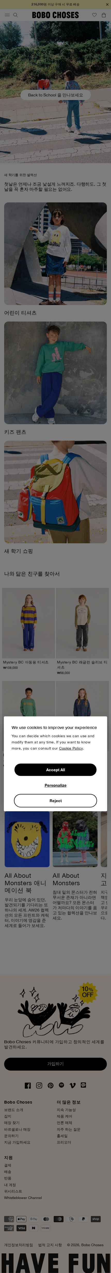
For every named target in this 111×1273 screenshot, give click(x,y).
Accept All (55, 769)
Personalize (56, 785)
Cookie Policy (71, 748)
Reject (56, 800)
